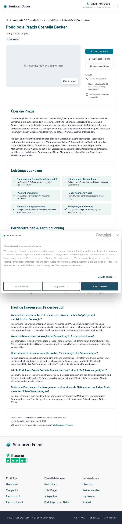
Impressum (88, 496)
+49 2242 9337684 (98, 79)
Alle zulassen (100, 286)
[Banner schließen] (117, 235)
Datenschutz (110, 517)
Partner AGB (94, 517)
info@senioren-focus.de (63, 425)
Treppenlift (12, 490)
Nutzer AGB (79, 517)
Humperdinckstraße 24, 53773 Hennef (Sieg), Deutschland (98, 86)
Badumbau (50, 484)
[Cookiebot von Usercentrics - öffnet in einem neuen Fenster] (98, 235)
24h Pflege (50, 490)
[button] (115, 6)
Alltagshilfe (50, 496)
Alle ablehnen (22, 286)
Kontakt (86, 502)
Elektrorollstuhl (14, 502)
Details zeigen (105, 277)
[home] (17, 6)
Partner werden (91, 490)
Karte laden (69, 81)
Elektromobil (13, 496)
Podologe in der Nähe (56, 502)
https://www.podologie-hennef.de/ (99, 95)
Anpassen (59, 286)
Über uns (87, 484)
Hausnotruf (12, 484)
